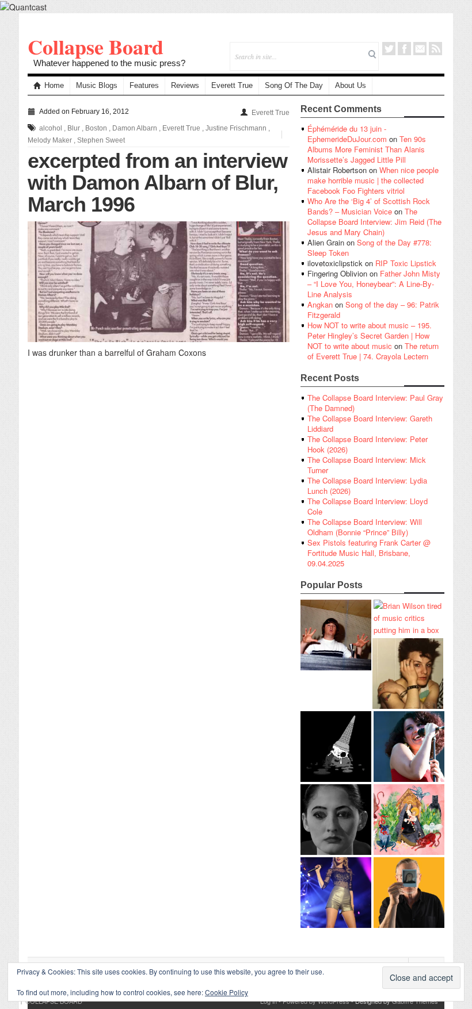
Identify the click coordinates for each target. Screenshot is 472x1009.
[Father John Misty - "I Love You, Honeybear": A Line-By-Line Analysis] (409, 819)
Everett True (232, 85)
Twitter (388, 48)
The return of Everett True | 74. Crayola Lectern (373, 351)
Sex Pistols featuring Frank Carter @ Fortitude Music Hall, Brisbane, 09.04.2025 (369, 553)
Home (54, 85)
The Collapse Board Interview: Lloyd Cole (367, 506)
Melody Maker (50, 140)
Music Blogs (96, 85)
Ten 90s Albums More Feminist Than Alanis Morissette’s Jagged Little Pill (366, 149)
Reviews (185, 85)
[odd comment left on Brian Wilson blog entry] (335, 635)
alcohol (50, 128)
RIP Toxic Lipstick (405, 263)
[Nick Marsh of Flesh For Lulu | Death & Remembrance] (407, 673)
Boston (96, 128)
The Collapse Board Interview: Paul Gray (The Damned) (375, 402)
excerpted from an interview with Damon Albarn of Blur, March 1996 (157, 182)
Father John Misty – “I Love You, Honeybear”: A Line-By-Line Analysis (373, 284)
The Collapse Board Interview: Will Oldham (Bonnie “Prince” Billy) (364, 527)
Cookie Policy (226, 992)
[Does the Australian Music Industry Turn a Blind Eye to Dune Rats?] (335, 746)
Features (144, 85)
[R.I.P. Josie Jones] (335, 819)
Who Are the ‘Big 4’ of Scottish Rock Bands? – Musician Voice (368, 206)
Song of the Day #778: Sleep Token (369, 247)
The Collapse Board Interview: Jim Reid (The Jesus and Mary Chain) (374, 221)
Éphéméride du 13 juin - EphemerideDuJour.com (347, 133)
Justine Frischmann (236, 128)
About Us (350, 85)
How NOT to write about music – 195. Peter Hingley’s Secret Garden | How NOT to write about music (369, 335)
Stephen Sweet (101, 140)
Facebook (404, 48)
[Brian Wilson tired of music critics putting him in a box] (409, 618)
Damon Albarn (134, 128)
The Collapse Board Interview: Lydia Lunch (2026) (367, 485)
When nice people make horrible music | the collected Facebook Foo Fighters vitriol (373, 180)
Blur (73, 128)
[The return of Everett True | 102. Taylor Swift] (335, 892)
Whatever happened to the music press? (109, 63)
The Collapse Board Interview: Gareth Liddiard (369, 423)
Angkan (320, 304)
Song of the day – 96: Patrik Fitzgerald (373, 309)
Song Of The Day (294, 85)
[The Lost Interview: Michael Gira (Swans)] (409, 892)
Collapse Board (95, 47)
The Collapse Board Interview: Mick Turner (366, 464)
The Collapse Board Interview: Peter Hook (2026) (367, 444)
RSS (435, 48)
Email (420, 48)
